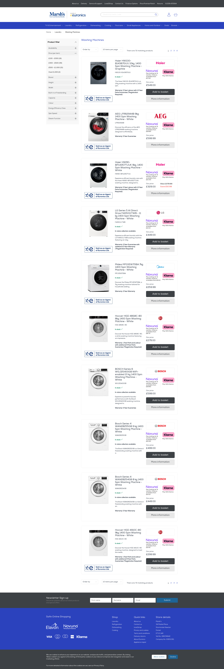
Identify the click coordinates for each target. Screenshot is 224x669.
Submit (167, 600)
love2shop (138, 627)
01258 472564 (171, 4)
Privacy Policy (99, 666)
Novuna (160, 4)
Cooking (115, 630)
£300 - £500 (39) (55, 63)
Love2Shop (108, 4)
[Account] (169, 14)
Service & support (95, 4)
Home (48, 32)
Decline (173, 657)
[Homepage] (58, 14)
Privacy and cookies (141, 630)
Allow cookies (159, 657)
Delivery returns (139, 636)
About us (75, 4)
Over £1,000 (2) (54, 72)
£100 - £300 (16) (55, 58)
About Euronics (139, 639)
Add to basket (160, 91)
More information (160, 99)
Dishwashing (116, 627)
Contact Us (119, 4)
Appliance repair (140, 642)
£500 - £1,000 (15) (56, 68)
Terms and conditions (142, 633)
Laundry (58, 32)
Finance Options (132, 4)
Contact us (138, 624)
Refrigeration (117, 624)
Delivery (84, 4)
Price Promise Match (147, 4)
